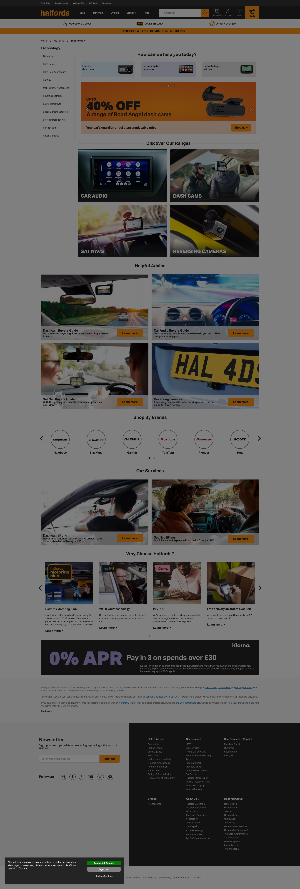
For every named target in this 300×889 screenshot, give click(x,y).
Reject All (104, 869)
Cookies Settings (103, 876)
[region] (64, 870)
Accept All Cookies (104, 863)
